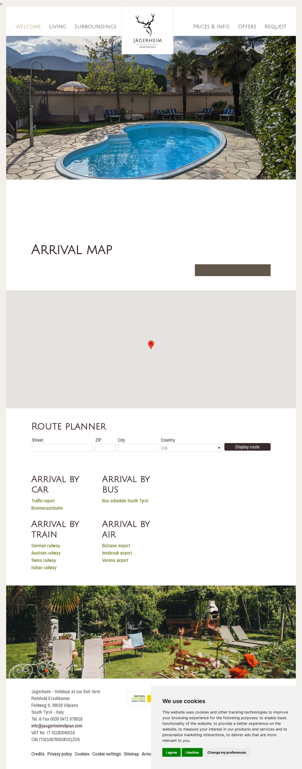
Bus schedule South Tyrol (125, 500)
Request (275, 27)
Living (57, 27)
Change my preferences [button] (226, 752)
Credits (38, 754)
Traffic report (43, 500)
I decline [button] (192, 752)
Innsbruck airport (117, 553)
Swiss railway (43, 560)
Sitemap (131, 754)
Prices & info (211, 27)
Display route (247, 447)
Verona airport (115, 560)
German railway (45, 545)
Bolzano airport (116, 545)
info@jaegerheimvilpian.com (56, 725)
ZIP (98, 440)
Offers (247, 27)
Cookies (82, 754)
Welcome (28, 27)
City (121, 440)
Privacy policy (59, 754)
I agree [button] (171, 752)
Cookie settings (106, 754)
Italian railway (43, 567)
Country (168, 440)
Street (37, 440)
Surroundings (95, 27)
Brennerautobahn (47, 508)
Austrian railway (45, 553)
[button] (151, 345)
